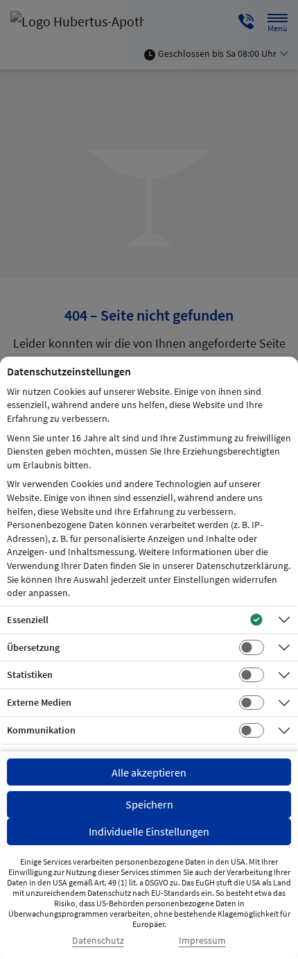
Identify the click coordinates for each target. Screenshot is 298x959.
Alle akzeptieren (149, 772)
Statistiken (30, 674)
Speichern (149, 804)
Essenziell (28, 619)
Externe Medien (39, 702)
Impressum (202, 941)
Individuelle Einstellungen (149, 831)
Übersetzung (33, 647)
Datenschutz (98, 941)
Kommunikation (41, 730)
